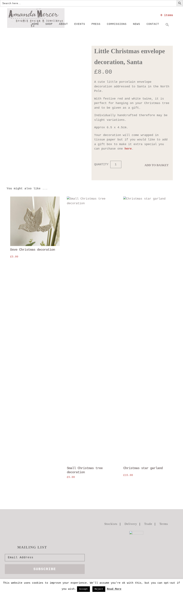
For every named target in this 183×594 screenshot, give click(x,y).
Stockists (110, 524)
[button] (167, 25)
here (128, 148)
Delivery (131, 524)
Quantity (101, 164)
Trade (148, 524)
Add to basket (156, 165)
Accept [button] (83, 589)
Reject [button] (99, 589)
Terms (163, 524)
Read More (114, 589)
